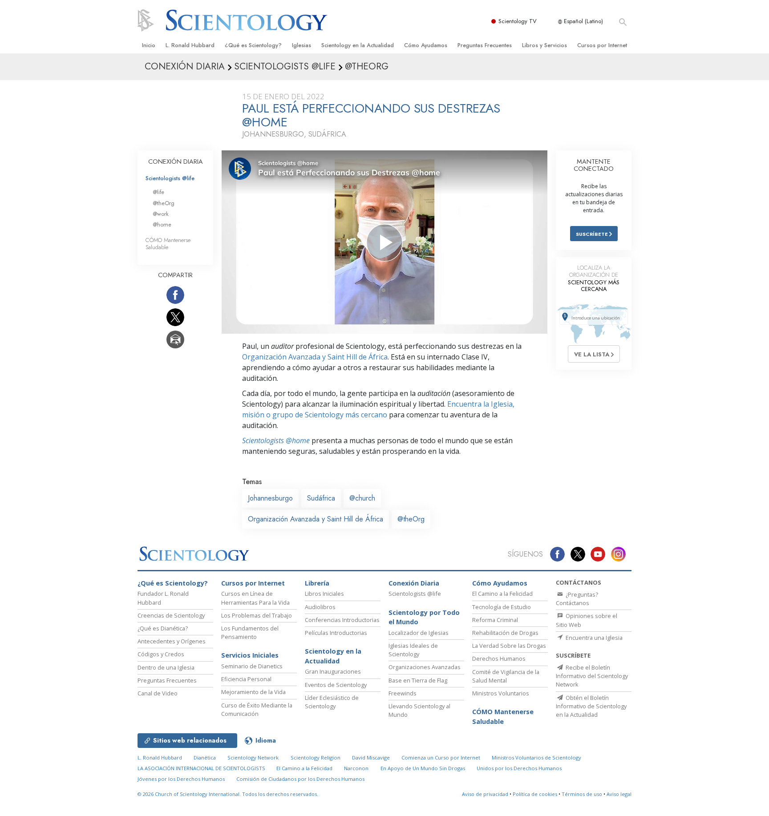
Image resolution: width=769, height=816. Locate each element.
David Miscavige (371, 757)
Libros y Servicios (544, 45)
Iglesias (301, 45)
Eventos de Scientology (336, 685)
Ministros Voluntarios (500, 693)
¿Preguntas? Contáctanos (577, 598)
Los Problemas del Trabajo (256, 615)
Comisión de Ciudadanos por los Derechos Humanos (300, 779)
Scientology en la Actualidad (357, 45)
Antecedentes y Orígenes (172, 641)
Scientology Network (253, 757)
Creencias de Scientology (171, 615)
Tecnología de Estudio (501, 607)
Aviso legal (619, 794)
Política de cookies (535, 794)
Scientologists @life (170, 178)
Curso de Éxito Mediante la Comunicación (256, 709)
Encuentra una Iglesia (593, 638)
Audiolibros (320, 607)
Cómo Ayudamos (425, 45)
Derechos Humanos (499, 658)
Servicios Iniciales (250, 655)
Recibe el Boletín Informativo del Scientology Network (592, 675)
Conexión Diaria (414, 583)
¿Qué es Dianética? (163, 628)
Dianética (205, 757)
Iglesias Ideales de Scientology (413, 650)
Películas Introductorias (336, 633)
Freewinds (403, 693)
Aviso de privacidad (485, 794)
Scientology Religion (315, 757)
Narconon (356, 768)
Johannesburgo (270, 498)
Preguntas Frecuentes (484, 45)
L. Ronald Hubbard (190, 45)
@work (161, 214)
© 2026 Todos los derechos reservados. (228, 794)
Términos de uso (582, 794)
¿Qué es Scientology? (253, 45)
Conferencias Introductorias (342, 620)
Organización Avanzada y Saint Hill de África (315, 357)
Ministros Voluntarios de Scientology (536, 757)
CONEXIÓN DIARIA (175, 161)
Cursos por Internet (602, 45)
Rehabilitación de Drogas (505, 633)
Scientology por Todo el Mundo (424, 617)
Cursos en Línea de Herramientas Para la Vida (255, 598)
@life (158, 192)
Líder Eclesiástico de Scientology (332, 702)
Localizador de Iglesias (419, 633)
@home (162, 224)
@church (362, 498)
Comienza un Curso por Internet (440, 757)
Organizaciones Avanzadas (425, 667)
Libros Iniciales (324, 594)
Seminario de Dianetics (252, 666)
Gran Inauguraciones (333, 671)
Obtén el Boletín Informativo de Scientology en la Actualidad (591, 706)
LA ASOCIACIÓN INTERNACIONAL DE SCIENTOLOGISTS (202, 768)
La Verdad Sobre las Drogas (509, 646)
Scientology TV (517, 21)
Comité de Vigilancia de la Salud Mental (505, 676)
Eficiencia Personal (246, 679)
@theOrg (411, 519)
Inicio (148, 45)
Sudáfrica (321, 498)
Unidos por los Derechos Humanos (519, 768)
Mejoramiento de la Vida (253, 692)
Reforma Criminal (495, 620)
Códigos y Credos (161, 654)
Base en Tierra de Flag (418, 680)
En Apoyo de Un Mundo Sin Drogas (422, 768)
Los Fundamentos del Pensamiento (250, 632)
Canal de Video (158, 693)
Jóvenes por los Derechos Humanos (181, 779)
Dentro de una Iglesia (166, 667)
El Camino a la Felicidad (502, 594)
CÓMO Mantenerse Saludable (168, 243)
